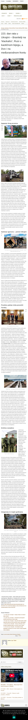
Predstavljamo (18, 15)
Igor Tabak (13, 640)
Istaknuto (4, 13)
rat (4, 634)
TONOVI (21, 1)
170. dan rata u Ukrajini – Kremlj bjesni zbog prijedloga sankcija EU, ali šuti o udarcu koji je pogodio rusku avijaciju (14, 628)
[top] (26, 705)
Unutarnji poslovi (14, 21)
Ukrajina (18, 634)
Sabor (9, 23)
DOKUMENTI (15, 1)
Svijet (8, 16)
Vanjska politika (22, 21)
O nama (2, 1)
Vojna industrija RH (16, 23)
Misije (6, 23)
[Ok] (26, 714)
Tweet (20, 635)
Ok (14, 717)
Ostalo (22, 23)
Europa (17, 13)
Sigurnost (7, 21)
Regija (10, 13)
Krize (2, 23)
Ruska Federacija (13, 634)
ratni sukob (7, 634)
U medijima (8, 1)
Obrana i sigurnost (15, 8)
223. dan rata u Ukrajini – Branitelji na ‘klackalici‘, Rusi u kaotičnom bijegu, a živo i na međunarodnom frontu (13, 43)
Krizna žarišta (12, 28)
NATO (2, 16)
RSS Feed (25, 18)
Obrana (2, 21)
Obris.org (15, 6)
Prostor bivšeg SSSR (19, 28)
